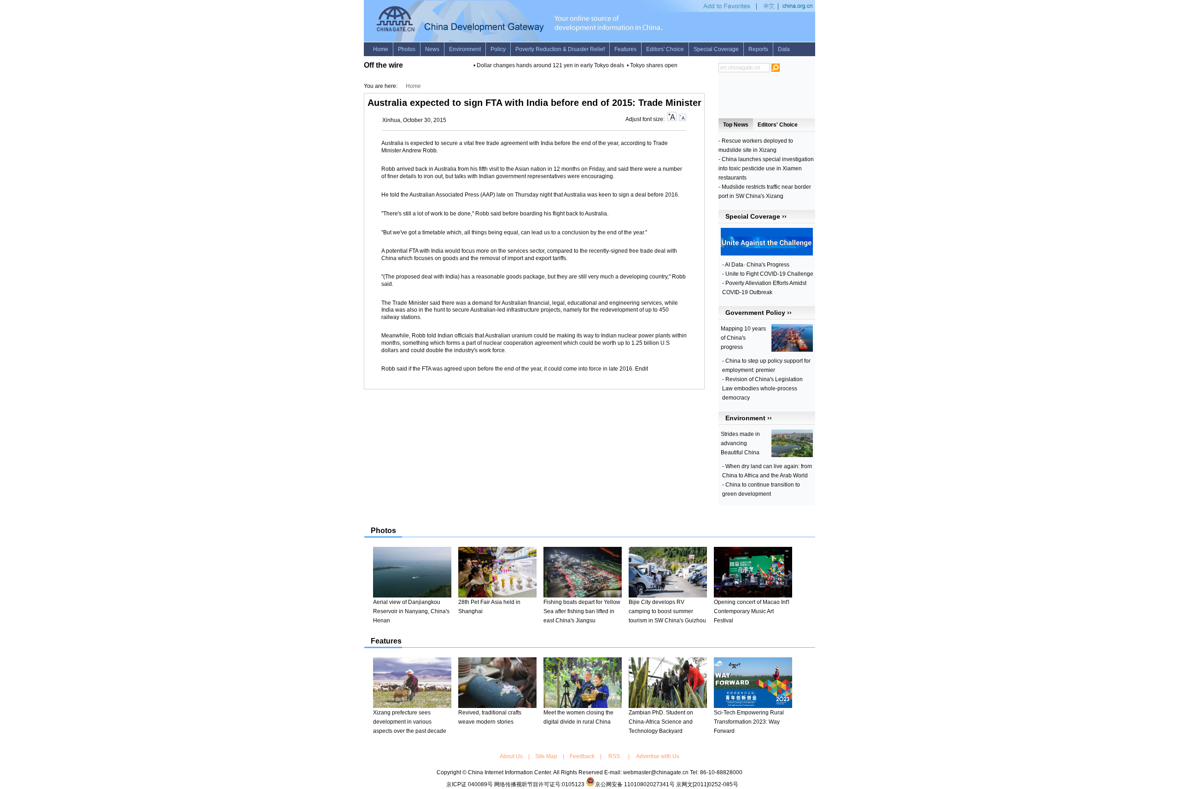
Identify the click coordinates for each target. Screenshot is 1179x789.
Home (413, 86)
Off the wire (383, 65)
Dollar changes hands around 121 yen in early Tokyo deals (543, 65)
